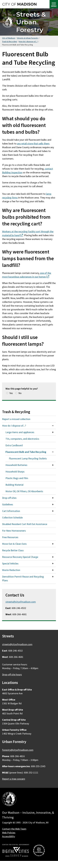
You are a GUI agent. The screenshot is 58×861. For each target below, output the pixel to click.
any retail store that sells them (33, 143)
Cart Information (11, 511)
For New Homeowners (14, 530)
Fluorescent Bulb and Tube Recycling (25, 451)
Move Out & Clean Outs (14, 543)
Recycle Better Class (13, 550)
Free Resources (10, 537)
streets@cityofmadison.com (20, 601)
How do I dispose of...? (28, 41)
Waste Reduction (11, 570)
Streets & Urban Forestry (31, 22)
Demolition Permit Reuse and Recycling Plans (23, 578)
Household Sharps (14, 471)
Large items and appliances (19, 432)
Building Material (14, 484)
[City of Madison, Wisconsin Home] (9, 799)
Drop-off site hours (12, 674)
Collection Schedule (12, 517)
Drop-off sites (9, 497)
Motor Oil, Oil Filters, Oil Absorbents (24, 491)
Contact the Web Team (14, 828)
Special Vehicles (10, 563)
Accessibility (8, 836)
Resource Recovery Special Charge (20, 556)
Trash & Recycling (9, 41)
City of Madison (8, 38)
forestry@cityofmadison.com (17, 750)
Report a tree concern (13, 778)
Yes (11, 393)
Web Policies (8, 832)
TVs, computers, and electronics (22, 438)
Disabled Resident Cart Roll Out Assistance (24, 524)
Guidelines (7, 504)
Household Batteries (16, 465)
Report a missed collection (16, 419)
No (20, 393)
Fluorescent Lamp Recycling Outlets (28, 458)
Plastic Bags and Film (16, 478)
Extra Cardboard (14, 445)
